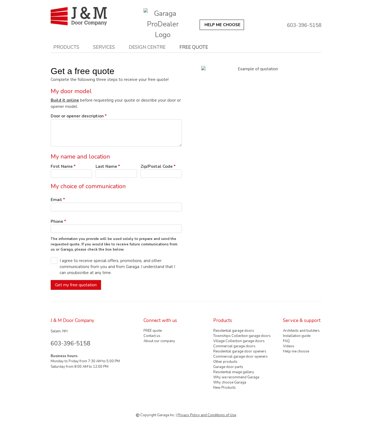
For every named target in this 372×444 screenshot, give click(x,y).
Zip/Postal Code (157, 166)
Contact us (152, 335)
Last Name (106, 166)
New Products (224, 387)
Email (56, 199)
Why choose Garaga (229, 382)
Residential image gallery (233, 372)
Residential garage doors (233, 330)
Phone (57, 221)
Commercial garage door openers (240, 356)
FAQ (286, 341)
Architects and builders (301, 330)
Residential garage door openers (239, 351)
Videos (288, 346)
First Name (62, 166)
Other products (225, 361)
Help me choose (296, 351)
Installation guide (296, 335)
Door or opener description (77, 116)
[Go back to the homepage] (88, 16)
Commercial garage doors (234, 346)
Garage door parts (228, 366)
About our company (159, 341)
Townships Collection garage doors (242, 335)
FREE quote (193, 47)
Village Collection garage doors (239, 341)
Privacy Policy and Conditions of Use (207, 415)
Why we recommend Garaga (236, 377)
